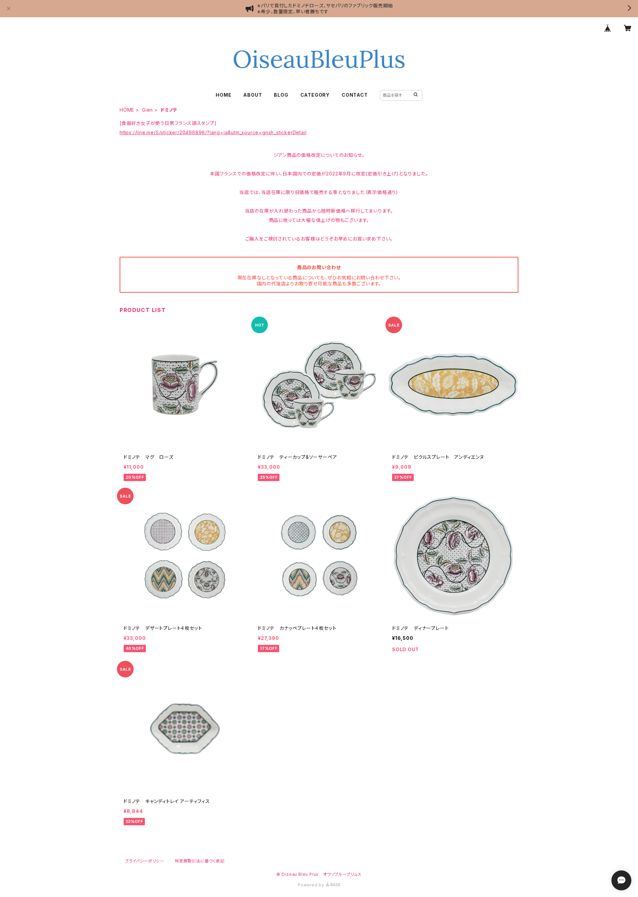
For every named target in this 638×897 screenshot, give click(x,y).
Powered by (312, 884)
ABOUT (252, 95)
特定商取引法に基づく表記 (200, 860)
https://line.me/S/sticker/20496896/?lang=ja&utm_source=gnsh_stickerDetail (213, 132)
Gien (147, 110)
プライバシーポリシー (144, 860)
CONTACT (355, 95)
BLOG (281, 95)
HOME (223, 95)
